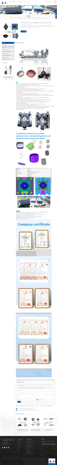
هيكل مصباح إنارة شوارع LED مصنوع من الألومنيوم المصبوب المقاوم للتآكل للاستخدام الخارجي (23, 430)
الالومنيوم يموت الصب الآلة (29, 445)
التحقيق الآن (23, 31)
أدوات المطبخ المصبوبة (49, 405)
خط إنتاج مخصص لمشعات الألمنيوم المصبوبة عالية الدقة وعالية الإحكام (9, 77)
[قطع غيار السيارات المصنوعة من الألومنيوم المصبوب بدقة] (50, 422)
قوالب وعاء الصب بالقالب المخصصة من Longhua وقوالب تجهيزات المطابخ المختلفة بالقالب (31, 387)
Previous (15, 425)
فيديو (18, 449)
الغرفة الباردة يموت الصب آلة (29, 446)
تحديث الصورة (40, 399)
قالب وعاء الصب (32, 405)
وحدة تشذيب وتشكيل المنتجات (6, 55)
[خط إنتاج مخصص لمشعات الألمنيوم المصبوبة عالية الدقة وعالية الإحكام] (9, 69)
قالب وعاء (37, 405)
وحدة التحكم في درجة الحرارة (6, 51)
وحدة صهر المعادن (4, 49)
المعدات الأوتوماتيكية (5, 57)
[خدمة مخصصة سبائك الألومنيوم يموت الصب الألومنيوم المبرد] (36, 422)
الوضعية (19, 445)
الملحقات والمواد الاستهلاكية (6, 59)
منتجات (19, 442)
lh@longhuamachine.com (6, 444)
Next (55, 425)
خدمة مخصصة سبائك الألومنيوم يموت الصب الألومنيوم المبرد (36, 430)
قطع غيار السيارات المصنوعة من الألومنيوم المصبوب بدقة (49, 430)
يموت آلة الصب (4, 44)
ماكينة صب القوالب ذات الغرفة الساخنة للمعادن (7, 47)
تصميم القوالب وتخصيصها (5, 53)
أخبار (18, 446)
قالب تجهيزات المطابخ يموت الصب (24, 405)
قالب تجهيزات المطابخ (42, 405)
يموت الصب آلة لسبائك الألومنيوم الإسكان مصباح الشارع (26, 408)
